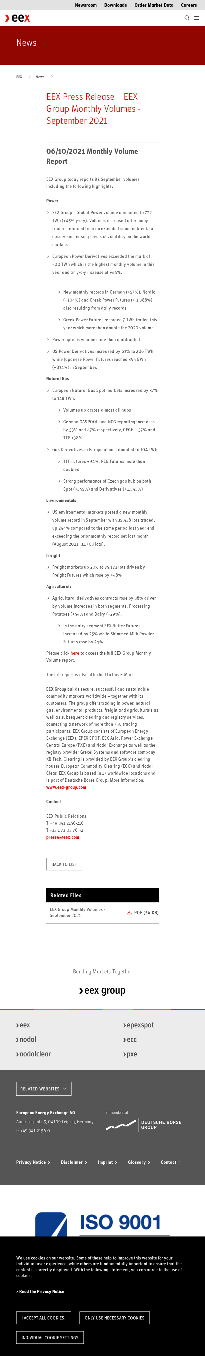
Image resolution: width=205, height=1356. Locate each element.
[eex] (47, 1025)
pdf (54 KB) (146, 912)
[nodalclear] (47, 1054)
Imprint (105, 1162)
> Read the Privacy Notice (40, 1291)
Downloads (115, 4)
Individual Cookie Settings (50, 1337)
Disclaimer (72, 1162)
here (74, 653)
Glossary (137, 1162)
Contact (168, 1162)
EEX (19, 76)
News (40, 76)
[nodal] (47, 1040)
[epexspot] (154, 1025)
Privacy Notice (31, 1162)
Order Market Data (154, 4)
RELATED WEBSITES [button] (40, 1089)
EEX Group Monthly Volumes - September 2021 (77, 912)
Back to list (64, 864)
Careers (189, 4)
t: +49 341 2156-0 (33, 1130)
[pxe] (154, 1054)
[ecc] (154, 1040)
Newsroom (86, 4)
